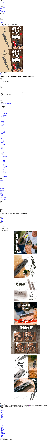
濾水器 (3, 137)
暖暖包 (3, 140)
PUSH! (3, 165)
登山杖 (3, 126)
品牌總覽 (2, 154)
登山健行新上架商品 (5, 115)
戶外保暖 (2, 138)
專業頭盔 (3, 150)
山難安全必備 (2, 121)
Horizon (3, 159)
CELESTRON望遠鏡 (5, 156)
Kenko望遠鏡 (4, 160)
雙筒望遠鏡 (4, 132)
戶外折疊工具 (2, 116)
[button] (25, 4)
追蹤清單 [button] (2, 11)
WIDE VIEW (4, 161)
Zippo (3, 170)
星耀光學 (3, 171)
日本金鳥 (3, 173)
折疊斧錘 (3, 119)
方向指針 (3, 127)
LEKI (3, 162)
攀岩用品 (2, 148)
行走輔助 (2, 125)
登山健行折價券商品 (5, 113)
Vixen (3, 169)
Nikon (3, 164)
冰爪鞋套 (3, 128)
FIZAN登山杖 (4, 158)
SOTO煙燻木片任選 (5, 176)
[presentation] (25, 37)
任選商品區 (2, 175)
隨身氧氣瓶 (4, 144)
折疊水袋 (3, 136)
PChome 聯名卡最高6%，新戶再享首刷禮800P (6, 103)
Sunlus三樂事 (4, 167)
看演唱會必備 (4, 124)
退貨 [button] (3, 11)
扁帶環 (3, 152)
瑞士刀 (3, 117)
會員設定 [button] (5, 11)
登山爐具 (2, 133)
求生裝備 (3, 122)
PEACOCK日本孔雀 (5, 166)
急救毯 (3, 141)
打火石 (3, 146)
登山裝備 (2, 142)
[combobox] (25, 19)
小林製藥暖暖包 (4, 172)
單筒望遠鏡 (4, 131)
